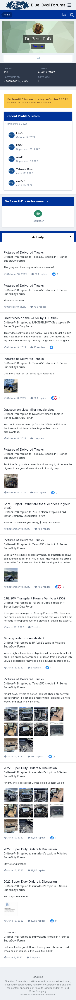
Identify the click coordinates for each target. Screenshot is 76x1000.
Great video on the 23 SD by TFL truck (31, 318)
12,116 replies (38, 837)
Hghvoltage (39, 936)
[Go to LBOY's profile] (11, 147)
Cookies (38, 976)
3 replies (34, 957)
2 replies (36, 627)
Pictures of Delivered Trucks (24, 252)
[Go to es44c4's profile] (11, 183)
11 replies (38, 438)
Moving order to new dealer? (24, 638)
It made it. (10, 932)
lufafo (19, 133)
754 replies (44, 528)
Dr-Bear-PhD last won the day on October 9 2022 (37, 99)
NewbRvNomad (41, 413)
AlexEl (19, 157)
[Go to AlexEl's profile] (11, 159)
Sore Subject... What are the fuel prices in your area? (37, 505)
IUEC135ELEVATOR (43, 322)
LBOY (19, 145)
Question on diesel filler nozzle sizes (29, 409)
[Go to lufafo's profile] (11, 135)
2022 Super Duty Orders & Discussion (30, 768)
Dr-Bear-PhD (11, 256)
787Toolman (40, 512)
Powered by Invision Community (38, 994)
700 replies (40, 273)
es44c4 (20, 181)
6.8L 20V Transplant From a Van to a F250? (34, 598)
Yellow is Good (24, 169)
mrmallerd (38, 772)
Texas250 (38, 256)
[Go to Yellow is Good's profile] (11, 171)
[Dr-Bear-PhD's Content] (38, 58)
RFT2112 (37, 642)
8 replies (35, 667)
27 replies (39, 347)
